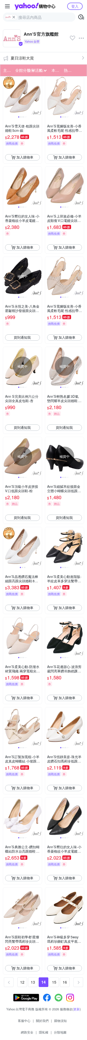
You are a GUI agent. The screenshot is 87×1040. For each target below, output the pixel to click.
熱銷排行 (68, 70)
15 (54, 982)
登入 (75, 6)
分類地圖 (60, 1032)
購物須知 (60, 1020)
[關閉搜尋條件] (14, 17)
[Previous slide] (6, 96)
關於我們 (42, 1020)
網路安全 (27, 1032)
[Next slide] (39, 96)
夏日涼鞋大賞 (22, 58)
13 (33, 982)
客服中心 (24, 1020)
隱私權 (43, 1032)
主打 (7, 70)
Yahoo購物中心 (34, 6)
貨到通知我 (22, 337)
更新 (76, 1009)
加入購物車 (24, 157)
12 (22, 982)
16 (65, 982)
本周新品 (56, 70)
